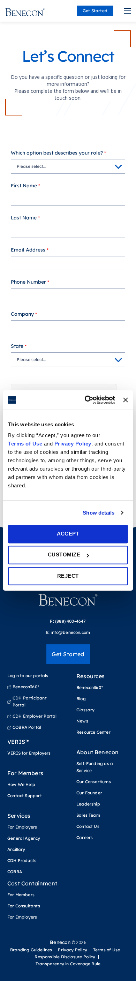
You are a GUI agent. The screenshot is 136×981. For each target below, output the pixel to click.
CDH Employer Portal (34, 716)
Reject (68, 576)
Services (18, 815)
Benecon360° (26, 686)
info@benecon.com (70, 632)
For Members (25, 773)
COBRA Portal (27, 727)
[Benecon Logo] (68, 602)
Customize (64, 555)
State (17, 346)
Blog (81, 698)
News (82, 721)
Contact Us (87, 826)
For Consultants (23, 905)
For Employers (22, 827)
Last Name (24, 218)
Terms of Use (25, 444)
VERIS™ (18, 741)
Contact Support (24, 795)
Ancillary (16, 849)
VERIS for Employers (29, 753)
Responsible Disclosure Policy (65, 957)
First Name (24, 185)
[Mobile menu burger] (127, 11)
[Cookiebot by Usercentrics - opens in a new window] (86, 399)
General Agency (23, 838)
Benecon (60, 942)
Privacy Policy (72, 444)
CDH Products (21, 860)
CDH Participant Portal (30, 701)
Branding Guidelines (31, 950)
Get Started (95, 10)
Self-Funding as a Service (94, 767)
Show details (98, 513)
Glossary (85, 709)
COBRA (14, 871)
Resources (90, 676)
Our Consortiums (93, 781)
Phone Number (28, 282)
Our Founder (89, 792)
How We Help (21, 784)
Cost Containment (32, 883)
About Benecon (97, 752)
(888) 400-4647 (70, 621)
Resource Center (93, 732)
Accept (68, 534)
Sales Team (88, 815)
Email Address (28, 250)
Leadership (88, 804)
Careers (84, 837)
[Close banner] (125, 399)
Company (22, 314)
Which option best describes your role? (57, 153)
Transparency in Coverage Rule (68, 964)
